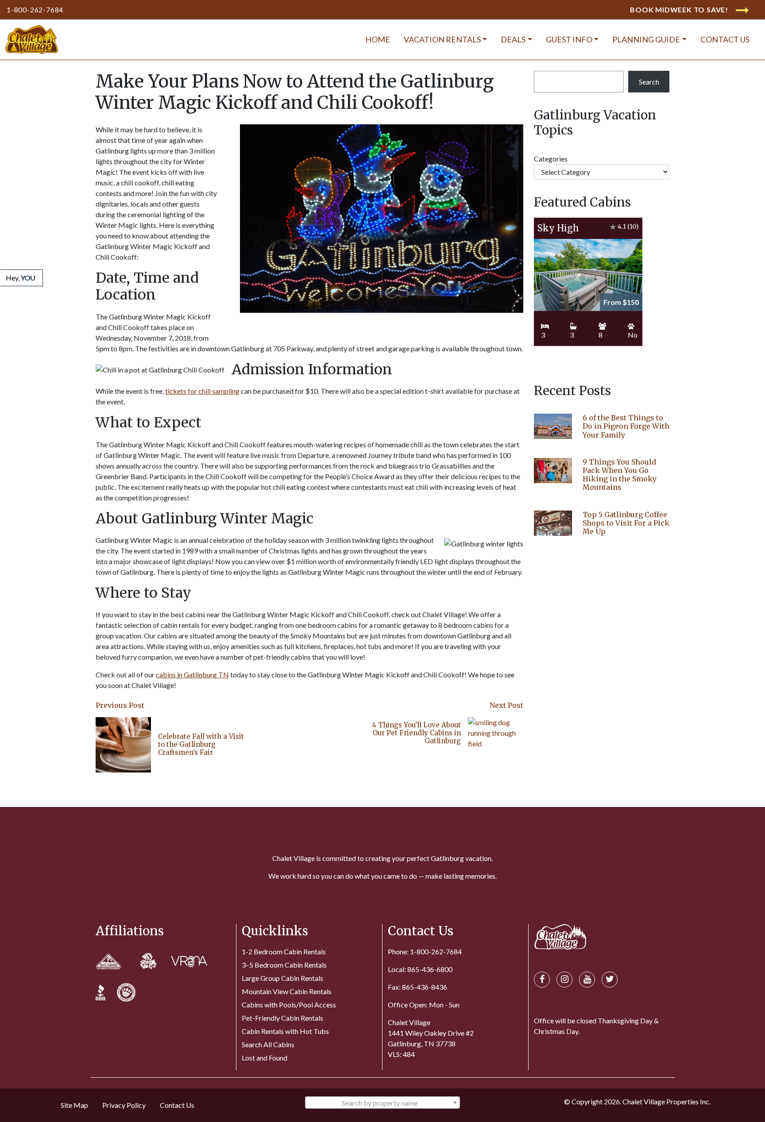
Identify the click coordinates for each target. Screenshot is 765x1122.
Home (377, 39)
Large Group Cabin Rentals (282, 978)
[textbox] (382, 1103)
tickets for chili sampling (202, 391)
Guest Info (569, 39)
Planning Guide (646, 39)
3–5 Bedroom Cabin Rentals (284, 965)
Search (649, 81)
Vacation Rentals (442, 39)
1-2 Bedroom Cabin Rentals (284, 951)
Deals (513, 39)
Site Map (74, 1105)
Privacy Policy (124, 1105)
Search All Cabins (268, 1044)
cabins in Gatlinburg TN (192, 674)
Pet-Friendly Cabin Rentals (282, 1018)
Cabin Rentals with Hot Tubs (285, 1031)
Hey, (20, 277)
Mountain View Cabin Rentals (287, 991)
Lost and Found (264, 1057)
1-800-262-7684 (35, 9)
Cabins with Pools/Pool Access (289, 1004)
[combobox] (382, 1102)
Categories (551, 158)
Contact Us (725, 39)
